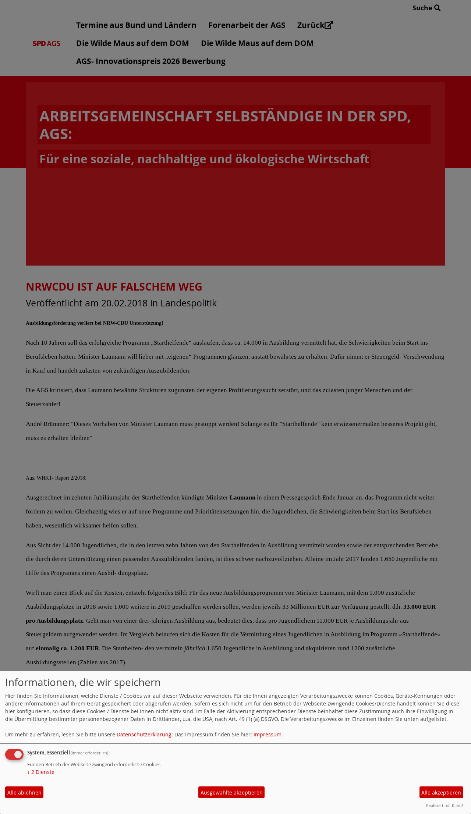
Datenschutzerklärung (144, 734)
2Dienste (40, 771)
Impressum (267, 734)
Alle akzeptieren (441, 792)
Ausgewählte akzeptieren (232, 792)
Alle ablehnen (24, 792)
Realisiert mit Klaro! (444, 805)
